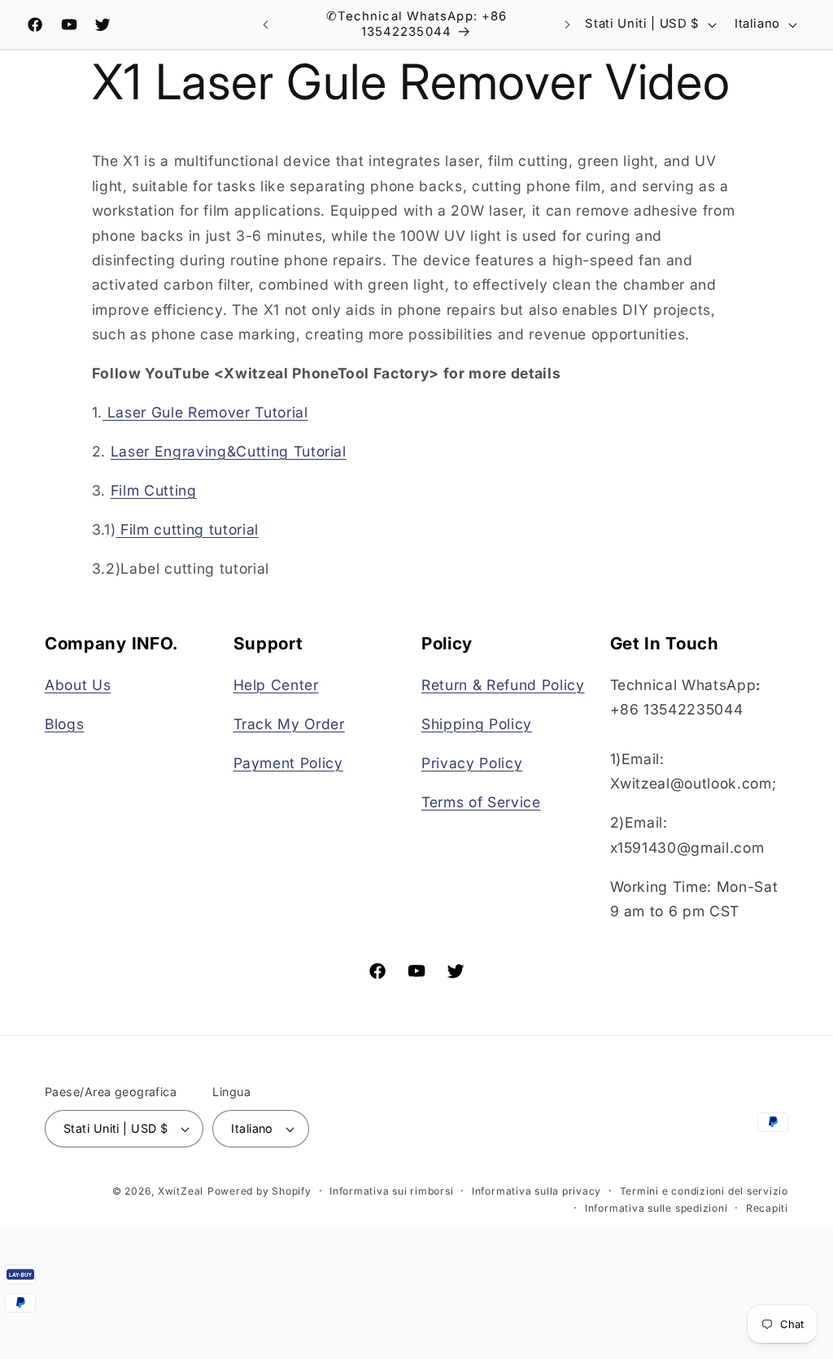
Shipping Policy (476, 723)
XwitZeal (180, 1191)
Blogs (64, 723)
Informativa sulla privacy (536, 1191)
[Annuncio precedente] (266, 24)
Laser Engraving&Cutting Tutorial (229, 451)
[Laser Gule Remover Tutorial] (104, 412)
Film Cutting (154, 490)
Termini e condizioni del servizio (704, 1191)
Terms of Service (481, 802)
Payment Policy (288, 762)
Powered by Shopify (259, 1191)
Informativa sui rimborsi (391, 1191)
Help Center (276, 684)
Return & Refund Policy (503, 684)
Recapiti (767, 1208)
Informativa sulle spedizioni (656, 1208)
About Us (78, 684)
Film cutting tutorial (189, 529)
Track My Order (289, 723)
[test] (118, 529)
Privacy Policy (471, 762)
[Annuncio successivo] (567, 24)
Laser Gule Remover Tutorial (207, 412)
